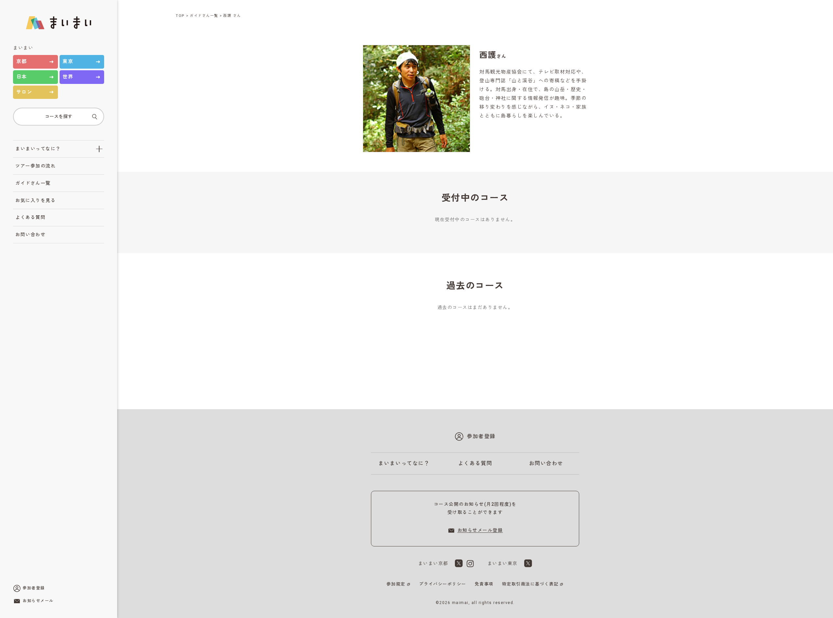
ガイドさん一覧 (33, 183)
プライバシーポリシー (442, 584)
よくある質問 (30, 217)
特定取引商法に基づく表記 (530, 584)
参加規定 (396, 584)
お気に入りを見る (35, 200)
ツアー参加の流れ (35, 165)
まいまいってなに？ (38, 148)
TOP (180, 16)
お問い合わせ (30, 234)
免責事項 (484, 584)
